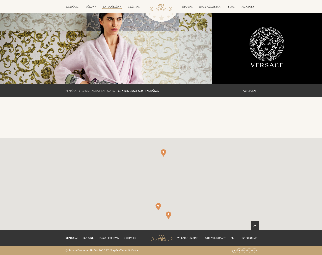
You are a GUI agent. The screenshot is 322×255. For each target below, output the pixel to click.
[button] (168, 215)
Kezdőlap (72, 6)
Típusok (187, 6)
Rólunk (91, 6)
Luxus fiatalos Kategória (98, 90)
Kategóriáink (112, 6)
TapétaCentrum (78, 250)
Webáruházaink (187, 237)
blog (234, 237)
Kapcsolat (248, 6)
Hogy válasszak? (210, 6)
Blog (231, 6)
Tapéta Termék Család (125, 250)
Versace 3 (130, 237)
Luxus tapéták (109, 237)
